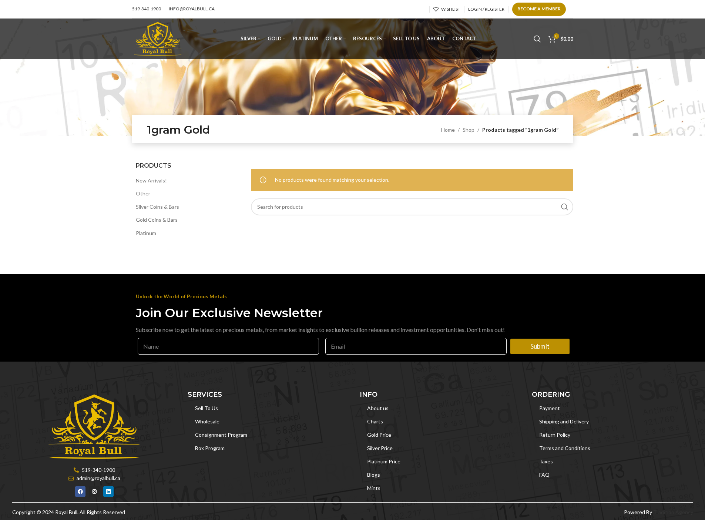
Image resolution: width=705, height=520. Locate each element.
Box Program (210, 448)
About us (378, 408)
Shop (468, 130)
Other (143, 193)
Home (448, 130)
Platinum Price (383, 461)
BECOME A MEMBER (539, 8)
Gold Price (379, 435)
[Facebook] (80, 491)
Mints (373, 488)
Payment (549, 408)
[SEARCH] (564, 206)
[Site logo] (158, 38)
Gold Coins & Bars (157, 220)
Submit (540, 346)
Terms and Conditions (564, 448)
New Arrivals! (151, 180)
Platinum (146, 233)
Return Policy (554, 435)
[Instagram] (94, 491)
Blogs (373, 475)
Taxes (546, 461)
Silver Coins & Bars (157, 207)
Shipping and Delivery (564, 421)
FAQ (544, 475)
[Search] (537, 38)
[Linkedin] (108, 491)
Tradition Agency (673, 512)
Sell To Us (206, 408)
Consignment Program (221, 435)
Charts (375, 421)
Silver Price (380, 448)
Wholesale (207, 421)
